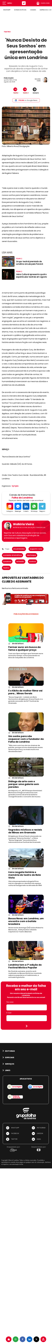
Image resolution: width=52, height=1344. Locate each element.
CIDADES (33, 10)
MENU (9, 3)
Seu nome (10, 1002)
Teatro (6, 568)
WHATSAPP (6, 10)
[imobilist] (8, 1339)
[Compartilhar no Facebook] (22, 1339)
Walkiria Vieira (38, 80)
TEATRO (7, 32)
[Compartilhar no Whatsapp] (15, 1339)
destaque (31, 555)
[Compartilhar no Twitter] (36, 1339)
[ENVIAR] (26, 1026)
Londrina (7, 561)
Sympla (15, 486)
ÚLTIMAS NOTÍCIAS (20, 10)
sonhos (32, 561)
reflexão (20, 561)
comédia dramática (12, 555)
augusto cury (36, 549)
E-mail (8, 1013)
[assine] (43, 1339)
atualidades (19, 549)
